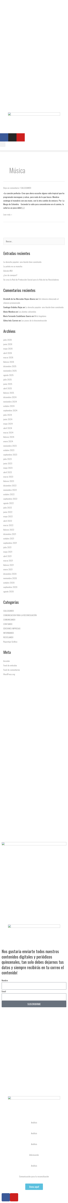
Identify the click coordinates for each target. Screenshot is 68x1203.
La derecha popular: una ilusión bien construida (22, 262)
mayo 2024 (8, 423)
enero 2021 (8, 569)
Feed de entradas (10, 665)
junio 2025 (7, 384)
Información (34, 1154)
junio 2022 (7, 512)
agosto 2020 (8, 591)
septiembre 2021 (10, 542)
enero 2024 (8, 441)
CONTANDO (7, 624)
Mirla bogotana (40, 316)
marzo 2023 (8, 476)
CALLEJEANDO (26, 187)
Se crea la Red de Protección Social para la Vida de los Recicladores (31, 279)
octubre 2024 (9, 406)
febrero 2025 (8, 392)
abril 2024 (7, 428)
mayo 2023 (8, 467)
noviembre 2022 (10, 489)
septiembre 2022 (10, 498)
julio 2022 (7, 507)
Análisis (34, 1122)
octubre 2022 (9, 494)
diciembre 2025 (9, 366)
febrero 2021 (8, 565)
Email (4, 991)
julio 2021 (7, 547)
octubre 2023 (8, 450)
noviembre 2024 (10, 401)
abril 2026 (7, 353)
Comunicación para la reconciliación (34, 1176)
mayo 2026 (8, 348)
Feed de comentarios (11, 669)
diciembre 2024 (10, 397)
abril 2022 (7, 520)
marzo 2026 (8, 357)
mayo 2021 (7, 551)
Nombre (5, 980)
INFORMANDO (8, 632)
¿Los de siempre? (10, 275)
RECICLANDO (8, 637)
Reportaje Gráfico (10, 641)
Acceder (6, 661)
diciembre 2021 (9, 534)
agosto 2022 (8, 503)
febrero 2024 (8, 437)
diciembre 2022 (10, 485)
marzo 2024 (8, 432)
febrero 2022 (8, 529)
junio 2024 (7, 419)
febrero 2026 (8, 361)
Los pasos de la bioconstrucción (34, 320)
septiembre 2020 (10, 587)
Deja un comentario (11, 187)
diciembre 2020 (10, 573)
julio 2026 (7, 339)
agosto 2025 (8, 375)
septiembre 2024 (10, 410)
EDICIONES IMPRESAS (11, 628)
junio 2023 (7, 463)
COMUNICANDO (9, 619)
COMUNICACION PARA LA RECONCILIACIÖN (20, 615)
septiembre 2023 (10, 454)
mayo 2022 (8, 516)
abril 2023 (7, 472)
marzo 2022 (8, 525)
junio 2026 (7, 344)
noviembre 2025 (10, 370)
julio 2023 (7, 459)
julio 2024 (7, 414)
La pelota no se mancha (12, 266)
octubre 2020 (9, 582)
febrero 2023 (8, 481)
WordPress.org (9, 674)
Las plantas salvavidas (27, 311)
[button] (2, 144)
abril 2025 (7, 388)
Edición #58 (8, 270)
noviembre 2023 (10, 445)
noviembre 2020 (10, 578)
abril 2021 (7, 556)
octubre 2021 (8, 538)
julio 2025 (7, 379)
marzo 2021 (8, 560)
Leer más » (7, 214)
